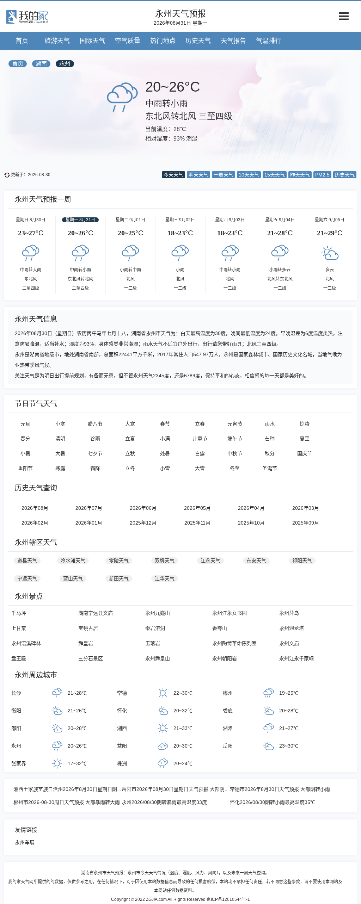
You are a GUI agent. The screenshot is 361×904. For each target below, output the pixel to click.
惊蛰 (305, 424)
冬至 (235, 468)
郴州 (228, 693)
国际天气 (92, 40)
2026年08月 (35, 508)
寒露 (60, 468)
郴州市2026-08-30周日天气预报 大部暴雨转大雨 (66, 802)
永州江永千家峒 (296, 658)
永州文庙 (289, 643)
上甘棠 (18, 628)
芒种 (270, 438)
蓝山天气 (73, 578)
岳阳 (228, 746)
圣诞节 (269, 468)
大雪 (200, 468)
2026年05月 (197, 508)
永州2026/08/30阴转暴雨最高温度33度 (164, 802)
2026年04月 (251, 508)
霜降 (95, 468)
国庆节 (304, 453)
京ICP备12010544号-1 (228, 899)
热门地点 (163, 40)
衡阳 (16, 710)
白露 (200, 453)
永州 (65, 64)
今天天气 (173, 175)
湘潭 (228, 728)
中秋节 (234, 453)
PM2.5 (322, 175)
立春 (200, 424)
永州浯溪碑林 (26, 643)
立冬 (130, 468)
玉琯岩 (152, 643)
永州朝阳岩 (224, 658)
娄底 (228, 710)
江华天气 (165, 578)
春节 (165, 424)
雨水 (270, 424)
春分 (25, 438)
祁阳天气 (302, 560)
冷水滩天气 (73, 560)
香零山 (219, 628)
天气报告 (233, 40)
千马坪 (18, 613)
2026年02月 (35, 523)
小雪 (165, 468)
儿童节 (199, 438)
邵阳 (16, 728)
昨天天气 (300, 175)
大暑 (60, 453)
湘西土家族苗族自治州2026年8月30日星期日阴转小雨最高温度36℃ (87, 789)
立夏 (130, 438)
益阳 (122, 746)
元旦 (25, 424)
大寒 (130, 424)
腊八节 (95, 424)
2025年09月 (305, 523)
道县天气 (27, 560)
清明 (60, 438)
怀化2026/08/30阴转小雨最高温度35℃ (272, 802)
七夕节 (95, 453)
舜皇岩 (85, 643)
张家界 (18, 763)
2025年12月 (143, 523)
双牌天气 (165, 560)
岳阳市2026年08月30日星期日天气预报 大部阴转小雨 (180, 789)
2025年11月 (197, 523)
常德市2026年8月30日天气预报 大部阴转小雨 (280, 789)
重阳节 (25, 468)
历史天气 (198, 40)
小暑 (25, 453)
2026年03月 (305, 508)
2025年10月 (251, 523)
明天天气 (198, 175)
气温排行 (268, 40)
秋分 (270, 453)
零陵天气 (119, 560)
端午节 (234, 438)
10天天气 (249, 175)
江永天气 (210, 560)
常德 (122, 693)
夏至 (305, 438)
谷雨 (95, 438)
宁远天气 (27, 578)
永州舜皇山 (157, 658)
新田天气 (119, 578)
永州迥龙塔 (291, 628)
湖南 (41, 64)
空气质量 (127, 40)
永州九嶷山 (157, 613)
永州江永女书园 (229, 613)
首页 (22, 40)
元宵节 (234, 424)
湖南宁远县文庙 (95, 613)
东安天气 (256, 560)
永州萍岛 (289, 613)
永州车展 (25, 842)
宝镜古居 (88, 628)
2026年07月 (88, 508)
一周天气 (223, 175)
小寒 (60, 424)
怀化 (122, 710)
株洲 (122, 763)
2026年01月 (88, 523)
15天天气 (274, 175)
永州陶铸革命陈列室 (234, 643)
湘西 (122, 728)
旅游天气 (57, 40)
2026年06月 (143, 508)
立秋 (130, 453)
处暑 (165, 453)
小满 (165, 438)
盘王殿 (18, 658)
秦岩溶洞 (155, 628)
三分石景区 (90, 658)
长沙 (16, 693)
